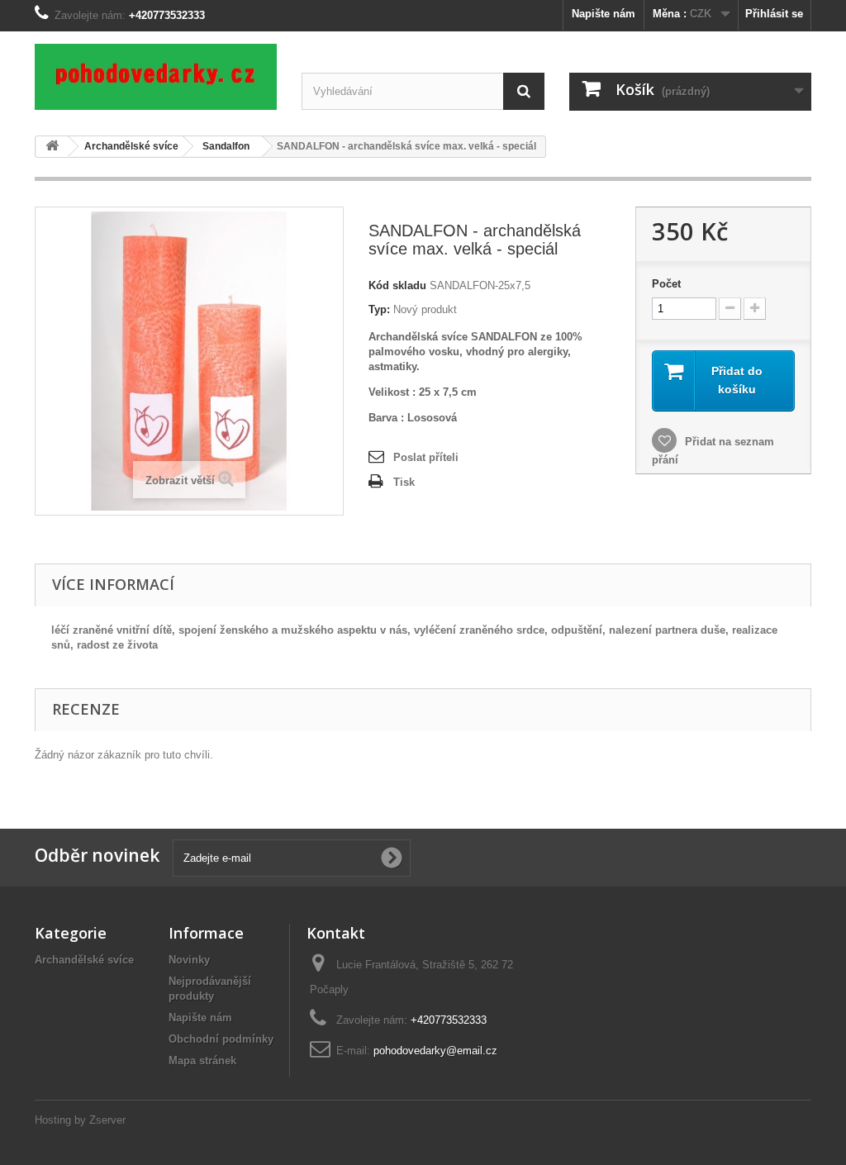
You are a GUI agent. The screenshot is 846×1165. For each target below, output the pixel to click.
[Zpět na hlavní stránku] (52, 146)
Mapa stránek (202, 1060)
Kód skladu (397, 285)
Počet (666, 284)
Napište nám (603, 13)
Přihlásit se (774, 13)
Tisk (404, 482)
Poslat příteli (426, 457)
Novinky (189, 959)
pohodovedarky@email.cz (435, 1050)
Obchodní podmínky (221, 1039)
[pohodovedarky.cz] (156, 77)
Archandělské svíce (84, 959)
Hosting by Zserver (80, 1120)
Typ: (379, 309)
